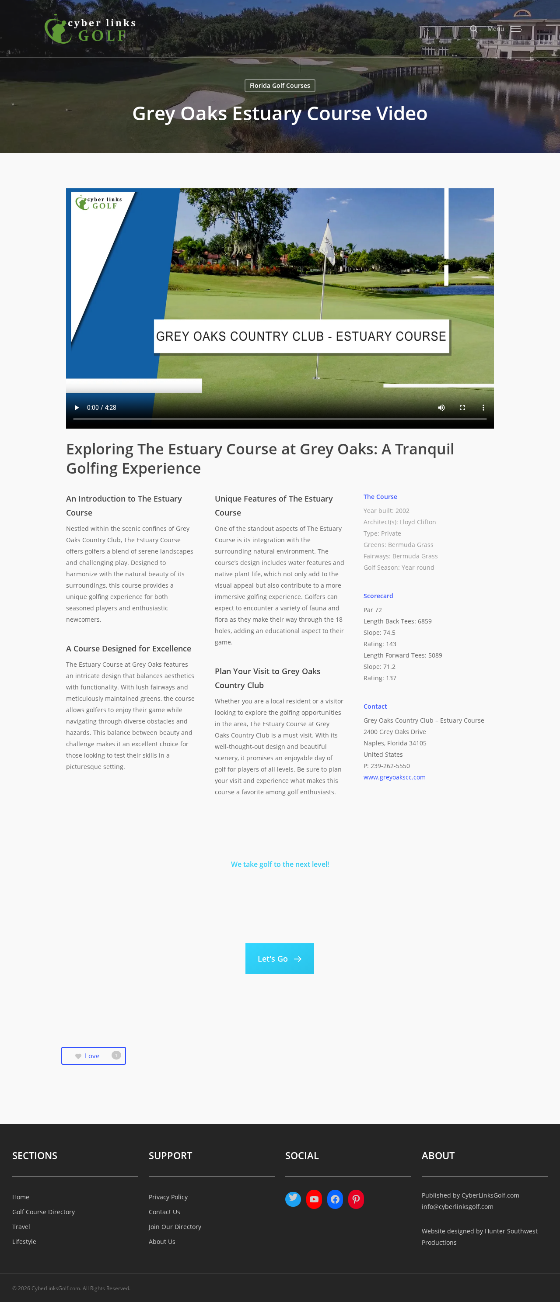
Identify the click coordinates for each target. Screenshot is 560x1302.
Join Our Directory (175, 1226)
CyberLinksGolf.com (490, 1195)
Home (20, 1197)
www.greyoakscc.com (395, 777)
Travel (21, 1226)
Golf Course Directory (43, 1212)
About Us (162, 1241)
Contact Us (164, 1212)
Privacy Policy (168, 1197)
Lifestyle (24, 1241)
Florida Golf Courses (280, 85)
